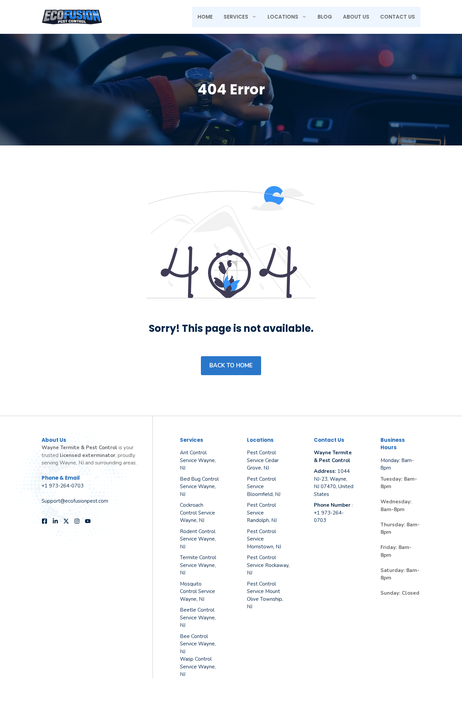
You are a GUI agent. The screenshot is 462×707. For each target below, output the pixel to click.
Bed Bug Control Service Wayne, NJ (199, 487)
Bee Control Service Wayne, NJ (198, 644)
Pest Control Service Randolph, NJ (262, 513)
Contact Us (397, 16)
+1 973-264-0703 (63, 485)
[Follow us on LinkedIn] (55, 521)
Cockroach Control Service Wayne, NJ (197, 513)
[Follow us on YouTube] (88, 521)
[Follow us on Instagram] (77, 521)
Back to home (231, 365)
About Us (356, 16)
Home (205, 16)
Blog (325, 16)
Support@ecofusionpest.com (75, 501)
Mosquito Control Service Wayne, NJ (197, 591)
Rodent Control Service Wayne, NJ (198, 539)
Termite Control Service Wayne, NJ (198, 565)
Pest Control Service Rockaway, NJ (268, 565)
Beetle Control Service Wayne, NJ (198, 618)
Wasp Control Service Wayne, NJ (198, 667)
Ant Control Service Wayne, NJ (198, 460)
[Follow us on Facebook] (44, 521)
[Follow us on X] (66, 521)
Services (236, 16)
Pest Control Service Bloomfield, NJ (263, 487)
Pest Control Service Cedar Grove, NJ (263, 460)
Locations (283, 16)
